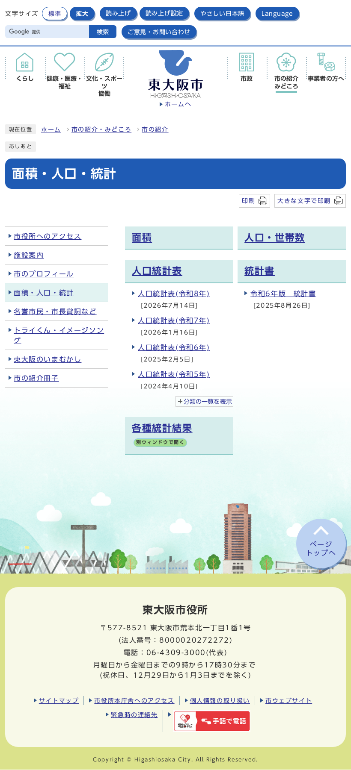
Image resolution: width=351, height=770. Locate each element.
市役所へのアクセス (47, 236)
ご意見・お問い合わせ (159, 32)
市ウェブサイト (288, 700)
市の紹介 (155, 129)
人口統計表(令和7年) (174, 320)
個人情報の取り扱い (220, 700)
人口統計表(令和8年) (174, 293)
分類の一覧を (208, 402)
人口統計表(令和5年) (174, 374)
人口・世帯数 (274, 237)
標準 (54, 13)
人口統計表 (157, 271)
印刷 (248, 200)
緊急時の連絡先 (134, 714)
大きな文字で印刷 (304, 200)
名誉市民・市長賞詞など (55, 311)
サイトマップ (59, 700)
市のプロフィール (44, 273)
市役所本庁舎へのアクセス (134, 700)
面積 (142, 237)
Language (277, 13)
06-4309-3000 (176, 652)
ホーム (51, 129)
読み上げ (118, 13)
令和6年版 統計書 (283, 293)
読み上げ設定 (164, 13)
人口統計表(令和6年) (174, 347)
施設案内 (29, 255)
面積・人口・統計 (44, 292)
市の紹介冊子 (36, 378)
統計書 (259, 271)
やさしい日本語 (222, 13)
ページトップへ (321, 549)
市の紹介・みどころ (101, 129)
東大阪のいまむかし (47, 359)
